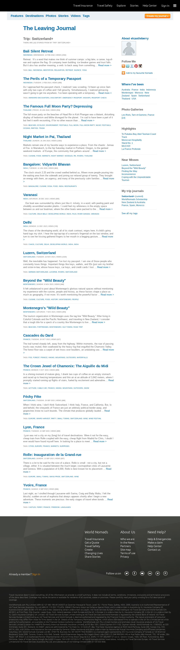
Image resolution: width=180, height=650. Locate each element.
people (75, 299)
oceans (26, 128)
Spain (134, 95)
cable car (42, 388)
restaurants (71, 186)
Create (89, 549)
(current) (132, 196)
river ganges (84, 214)
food (38, 156)
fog (30, 357)
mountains (60, 357)
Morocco (139, 92)
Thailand (126, 98)
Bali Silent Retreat (38, 51)
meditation (48, 70)
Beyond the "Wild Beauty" (44, 280)
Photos (51, 16)
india (61, 186)
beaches (32, 125)
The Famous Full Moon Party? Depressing (57, 106)
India (142, 90)
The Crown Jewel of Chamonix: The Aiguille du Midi (65, 366)
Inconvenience (129, 174)
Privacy (124, 556)
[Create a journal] (157, 16)
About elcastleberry (135, 38)
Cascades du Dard (38, 335)
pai (75, 156)
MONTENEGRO (29, 284)
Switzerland (144, 95)
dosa (49, 186)
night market (57, 156)
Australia (126, 90)
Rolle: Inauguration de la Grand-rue (52, 455)
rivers (80, 156)
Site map (125, 549)
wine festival (95, 418)
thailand (88, 156)
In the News (127, 542)
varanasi (95, 214)
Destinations (34, 16)
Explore (121, 5)
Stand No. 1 (127, 143)
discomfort (56, 98)
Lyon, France (33, 427)
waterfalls (82, 357)
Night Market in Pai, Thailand (47, 137)
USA (134, 98)
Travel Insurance (83, 5)
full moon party (87, 125)
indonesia (37, 70)
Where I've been (133, 84)
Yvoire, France (35, 485)
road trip (78, 327)
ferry (39, 507)
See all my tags (130, 213)
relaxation (59, 70)
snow (86, 388)
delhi (46, 244)
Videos (76, 16)
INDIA (25, 168)
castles (32, 507)
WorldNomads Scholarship (134, 199)
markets (46, 156)
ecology (41, 125)
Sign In (165, 5)
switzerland (71, 272)
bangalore (33, 186)
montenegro (65, 299)
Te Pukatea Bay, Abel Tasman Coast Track (139, 135)
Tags (86, 16)
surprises (64, 446)
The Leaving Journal (49, 28)
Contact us (154, 549)
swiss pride (54, 477)
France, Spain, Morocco (133, 205)
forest (36, 357)
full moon (74, 125)
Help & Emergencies (159, 539)
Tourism (125, 180)
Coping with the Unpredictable (136, 177)
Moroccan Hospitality (132, 140)
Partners (125, 546)
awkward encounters (38, 98)
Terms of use (127, 553)
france (44, 357)
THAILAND (27, 110)
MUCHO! (126, 146)
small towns (63, 418)
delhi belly (42, 214)
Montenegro (127, 92)
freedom (55, 507)
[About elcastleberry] (129, 54)
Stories (134, 5)
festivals (63, 125)
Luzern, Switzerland (39, 253)
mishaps (87, 98)
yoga (84, 70)
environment (52, 125)
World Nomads (18, 5)
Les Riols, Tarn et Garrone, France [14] (138, 116)
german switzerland (38, 272)
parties (34, 128)
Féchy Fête (32, 397)
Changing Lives (94, 553)
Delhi (27, 222)
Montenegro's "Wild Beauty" (46, 308)
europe (31, 418)
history (54, 299)
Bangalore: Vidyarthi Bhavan (46, 164)
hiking (51, 357)
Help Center (150, 5)
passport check (99, 98)
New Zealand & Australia (133, 202)
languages (66, 507)
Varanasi (30, 195)
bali (30, 70)
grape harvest (43, 418)
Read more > (104, 65)
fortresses (42, 327)
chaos (31, 244)
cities (31, 446)
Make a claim (155, 542)
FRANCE (26, 339)
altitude (32, 388)
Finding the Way (129, 171)
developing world (57, 214)
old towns (67, 327)
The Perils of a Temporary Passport (52, 79)
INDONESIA (27, 55)
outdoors (71, 357)
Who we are (127, 539)
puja (74, 214)
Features (17, 16)
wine (85, 418)
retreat (69, 70)
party (53, 418)
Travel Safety (104, 5)
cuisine (31, 156)
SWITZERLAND (29, 257)
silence (77, 70)
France (135, 90)
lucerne (53, 272)
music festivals (103, 125)
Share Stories (92, 556)
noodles (69, 156)
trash (42, 128)
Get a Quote (92, 542)
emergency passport (72, 98)
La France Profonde (131, 149)
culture (32, 214)
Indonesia (151, 90)
